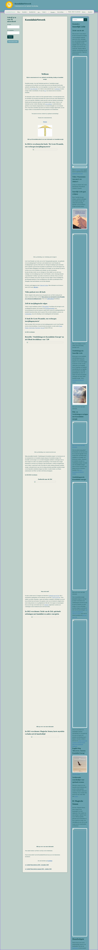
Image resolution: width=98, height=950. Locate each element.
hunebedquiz (75, 948)
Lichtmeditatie (28, 313)
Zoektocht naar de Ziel (54, 595)
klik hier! (36, 287)
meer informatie (33, 88)
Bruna (60, 326)
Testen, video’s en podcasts (74, 11)
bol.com (42, 328)
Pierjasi (45, 121)
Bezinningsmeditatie (49, 308)
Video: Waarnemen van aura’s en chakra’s (78, 179)
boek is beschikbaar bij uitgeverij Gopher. (78, 472)
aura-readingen (48, 104)
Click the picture (76, 774)
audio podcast (50, 298)
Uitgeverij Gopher (44, 285)
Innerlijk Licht (78, 27)
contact (76, 796)
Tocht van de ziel (78, 30)
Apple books (32, 328)
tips (45, 90)
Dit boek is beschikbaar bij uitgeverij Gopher (79, 611)
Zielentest (46, 604)
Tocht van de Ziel (56, 597)
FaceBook (49, 860)
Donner (26, 328)
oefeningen (57, 88)
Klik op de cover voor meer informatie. (78, 446)
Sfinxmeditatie (45, 306)
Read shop (37, 328)
